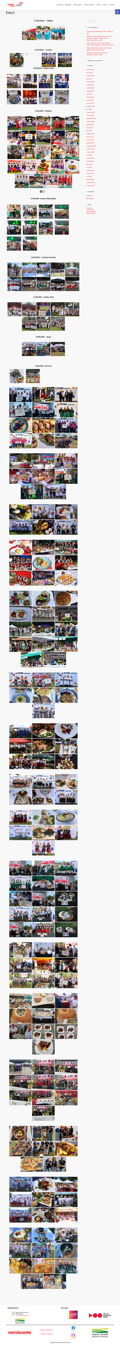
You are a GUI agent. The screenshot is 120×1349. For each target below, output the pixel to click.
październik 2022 (91, 146)
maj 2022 (89, 155)
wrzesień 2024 (91, 106)
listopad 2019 (90, 179)
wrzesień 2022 (91, 149)
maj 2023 (89, 130)
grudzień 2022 (90, 143)
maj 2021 (89, 167)
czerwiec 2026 (90, 75)
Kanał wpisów (90, 210)
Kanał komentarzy (91, 211)
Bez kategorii (90, 198)
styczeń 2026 (90, 85)
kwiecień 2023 (90, 133)
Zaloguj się (89, 208)
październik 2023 (91, 118)
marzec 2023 (90, 137)
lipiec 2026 (90, 72)
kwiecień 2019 (90, 185)
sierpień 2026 (90, 69)
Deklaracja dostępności (46, 1330)
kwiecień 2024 (90, 112)
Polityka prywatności (47, 1334)
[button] (117, 11)
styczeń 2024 (90, 115)
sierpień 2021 (90, 161)
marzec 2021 (90, 173)
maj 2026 (89, 79)
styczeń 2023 (90, 140)
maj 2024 (89, 109)
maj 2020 (89, 176)
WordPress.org (91, 213)
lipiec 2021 (90, 164)
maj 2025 (89, 94)
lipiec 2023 (90, 127)
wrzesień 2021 (91, 158)
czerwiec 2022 (90, 152)
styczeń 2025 (90, 103)
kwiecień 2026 (90, 82)
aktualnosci (90, 195)
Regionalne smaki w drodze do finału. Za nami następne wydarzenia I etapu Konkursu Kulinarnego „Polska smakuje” (99, 38)
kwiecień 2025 (90, 97)
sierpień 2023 (90, 124)
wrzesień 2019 (91, 182)
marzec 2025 (90, 100)
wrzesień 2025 (91, 88)
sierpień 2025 (90, 91)
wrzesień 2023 (91, 121)
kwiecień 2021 (90, 170)
